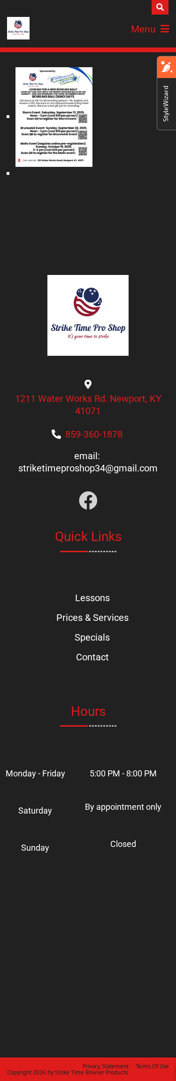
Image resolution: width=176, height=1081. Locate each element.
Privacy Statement (106, 1066)
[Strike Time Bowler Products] (18, 28)
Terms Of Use (152, 1066)
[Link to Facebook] (88, 501)
